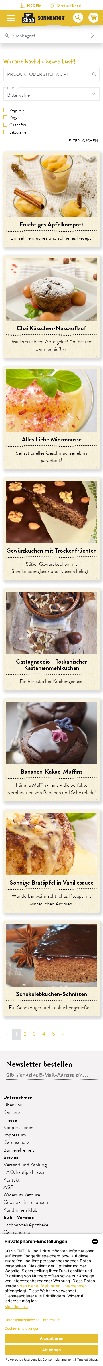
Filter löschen (83, 140)
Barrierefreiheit (18, 1150)
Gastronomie (16, 1232)
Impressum (14, 1135)
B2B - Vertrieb (18, 1217)
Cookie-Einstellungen (25, 1202)
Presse (10, 1120)
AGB (8, 1187)
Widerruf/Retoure (21, 1195)
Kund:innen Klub (20, 1210)
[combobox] (46, 35)
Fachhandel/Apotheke (25, 1225)
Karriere (11, 1112)
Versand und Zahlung (25, 1165)
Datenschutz (16, 1142)
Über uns (12, 1105)
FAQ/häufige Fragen (24, 1172)
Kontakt (11, 1180)
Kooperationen (18, 1127)
